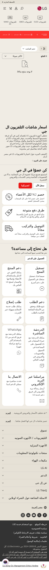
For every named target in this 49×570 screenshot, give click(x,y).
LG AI (44, 468)
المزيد (8, 413)
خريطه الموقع (41, 524)
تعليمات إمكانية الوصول (37, 541)
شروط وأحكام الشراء (28, 537)
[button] (22, 8)
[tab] (40, 20)
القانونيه (43, 537)
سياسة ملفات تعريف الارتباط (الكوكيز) (30, 532)
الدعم (44, 475)
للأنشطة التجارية (9, 2)
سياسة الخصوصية (39, 528)
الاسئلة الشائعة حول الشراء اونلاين (28, 498)
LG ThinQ (41, 490)
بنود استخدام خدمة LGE (22, 524)
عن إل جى (41, 483)
